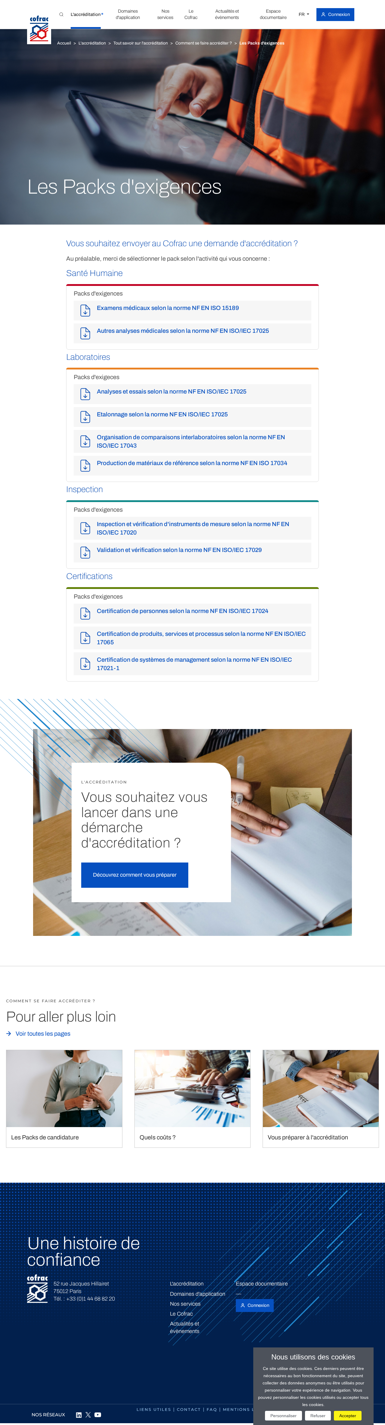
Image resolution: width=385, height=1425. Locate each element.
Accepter (347, 1415)
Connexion (339, 14)
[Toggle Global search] (61, 14)
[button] (86, 14)
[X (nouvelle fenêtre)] (88, 1414)
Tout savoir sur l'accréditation (140, 43)
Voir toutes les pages (43, 1033)
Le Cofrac (181, 1314)
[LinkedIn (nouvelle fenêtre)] (78, 1414)
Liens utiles (154, 1409)
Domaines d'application (197, 1294)
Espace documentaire (262, 1284)
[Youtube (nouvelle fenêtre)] (97, 1414)
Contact (189, 1409)
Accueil (64, 43)
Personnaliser (283, 1415)
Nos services (185, 1304)
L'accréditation (92, 43)
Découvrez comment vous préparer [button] (135, 875)
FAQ (212, 1409)
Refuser (317, 1415)
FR (302, 14)
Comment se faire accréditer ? (203, 43)
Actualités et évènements (184, 1327)
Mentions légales (249, 1409)
